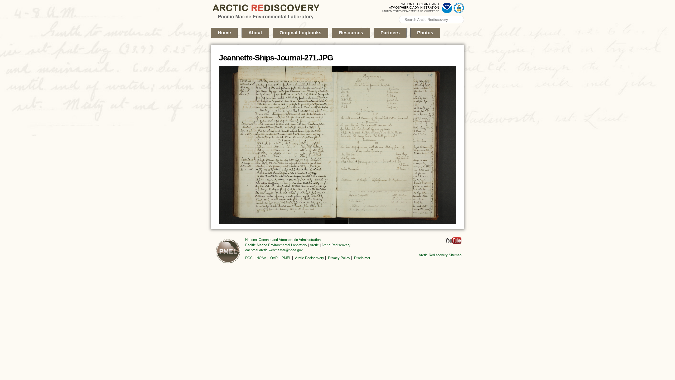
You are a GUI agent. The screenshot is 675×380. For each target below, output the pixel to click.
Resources (351, 32)
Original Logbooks (300, 32)
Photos (425, 32)
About (255, 32)
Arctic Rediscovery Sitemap (440, 255)
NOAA (261, 258)
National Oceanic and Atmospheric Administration (283, 240)
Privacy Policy (339, 258)
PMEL (286, 258)
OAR (274, 258)
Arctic (314, 245)
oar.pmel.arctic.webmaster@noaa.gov (274, 250)
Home (224, 32)
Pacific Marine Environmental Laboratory (276, 245)
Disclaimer (362, 258)
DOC (249, 258)
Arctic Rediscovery (335, 245)
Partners (390, 32)
